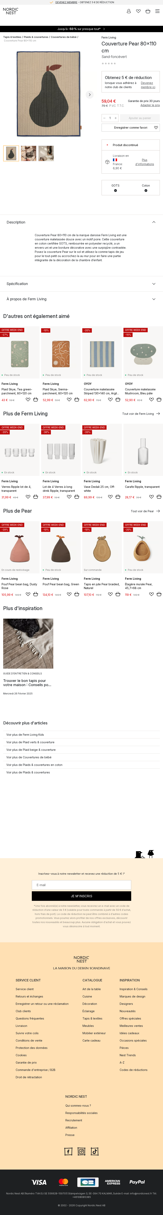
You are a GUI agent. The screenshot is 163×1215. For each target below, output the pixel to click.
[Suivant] (90, 95)
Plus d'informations (144, 162)
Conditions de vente (29, 1040)
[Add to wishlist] (28, 399)
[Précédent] (7, 95)
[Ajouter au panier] (35, 399)
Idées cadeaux (129, 1033)
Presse (70, 1134)
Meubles (88, 1025)
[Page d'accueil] (10, 11)
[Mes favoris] (138, 11)
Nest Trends (128, 1055)
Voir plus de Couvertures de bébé (28, 757)
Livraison (21, 1025)
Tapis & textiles (12, 37)
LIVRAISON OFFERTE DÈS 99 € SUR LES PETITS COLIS (84, 2)
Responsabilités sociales (81, 1112)
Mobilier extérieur (94, 1033)
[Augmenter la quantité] (115, 118)
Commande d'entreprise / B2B (35, 1070)
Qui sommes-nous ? (78, 1105)
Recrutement (73, 1120)
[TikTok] (94, 1150)
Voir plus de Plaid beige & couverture (31, 749)
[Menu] (157, 11)
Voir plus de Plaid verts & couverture (30, 742)
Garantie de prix (26, 1062)
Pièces (124, 1047)
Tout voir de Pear (142, 511)
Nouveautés (128, 1011)
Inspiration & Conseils (133, 989)
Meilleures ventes (131, 1025)
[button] (109, 63)
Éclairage (88, 1011)
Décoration (89, 1003)
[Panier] (148, 11)
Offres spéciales (130, 1018)
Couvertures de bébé (64, 37)
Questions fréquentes (30, 1018)
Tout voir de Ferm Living (138, 413)
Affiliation (71, 1127)
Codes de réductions (133, 1070)
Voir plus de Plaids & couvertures (28, 772)
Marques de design (132, 996)
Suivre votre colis (27, 1033)
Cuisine (87, 996)
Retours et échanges (29, 996)
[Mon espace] (129, 11)
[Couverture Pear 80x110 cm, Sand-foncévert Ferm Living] (48, 94)
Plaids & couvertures (36, 37)
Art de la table (91, 989)
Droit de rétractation (29, 1077)
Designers (126, 1003)
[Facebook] (68, 1150)
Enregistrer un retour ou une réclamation (42, 1003)
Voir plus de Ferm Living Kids (25, 734)
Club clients (23, 1011)
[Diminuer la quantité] (104, 118)
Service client (25, 989)
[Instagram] (81, 1150)
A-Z (122, 1062)
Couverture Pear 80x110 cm (20, 40)
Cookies (21, 1055)
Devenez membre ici (148, 85)
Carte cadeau (91, 1040)
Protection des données (32, 1047)
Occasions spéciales (133, 1040)
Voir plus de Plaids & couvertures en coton (34, 764)
